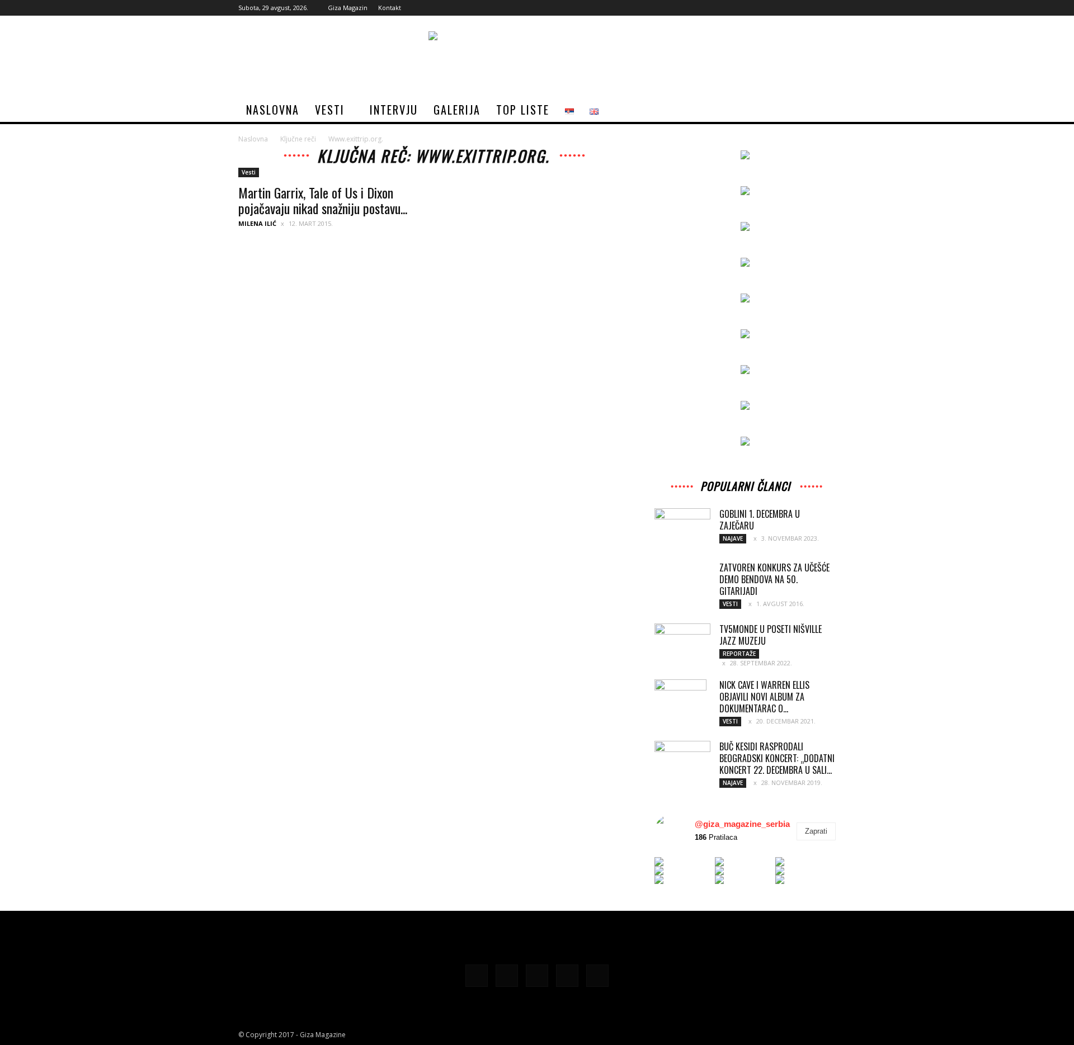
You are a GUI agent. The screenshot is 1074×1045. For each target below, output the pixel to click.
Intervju (394, 109)
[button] (822, 110)
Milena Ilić (257, 223)
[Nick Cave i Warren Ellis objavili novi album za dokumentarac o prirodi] (680, 698)
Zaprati (816, 831)
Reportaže (739, 654)
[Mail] (790, 8)
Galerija (457, 109)
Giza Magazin (348, 7)
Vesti (330, 109)
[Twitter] (808, 8)
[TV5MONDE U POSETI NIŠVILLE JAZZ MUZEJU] (682, 642)
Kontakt (389, 7)
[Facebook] (753, 8)
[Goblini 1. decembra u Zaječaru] (682, 522)
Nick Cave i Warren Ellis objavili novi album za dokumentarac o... (764, 696)
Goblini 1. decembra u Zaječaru (759, 519)
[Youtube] (827, 8)
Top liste (522, 109)
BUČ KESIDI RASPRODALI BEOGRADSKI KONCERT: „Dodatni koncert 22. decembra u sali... (777, 758)
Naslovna (272, 109)
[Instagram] (772, 8)
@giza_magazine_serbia (742, 824)
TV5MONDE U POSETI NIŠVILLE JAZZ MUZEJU (770, 634)
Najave (733, 538)
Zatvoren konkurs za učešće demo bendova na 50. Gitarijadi (774, 579)
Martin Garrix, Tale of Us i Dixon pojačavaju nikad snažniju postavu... (322, 200)
